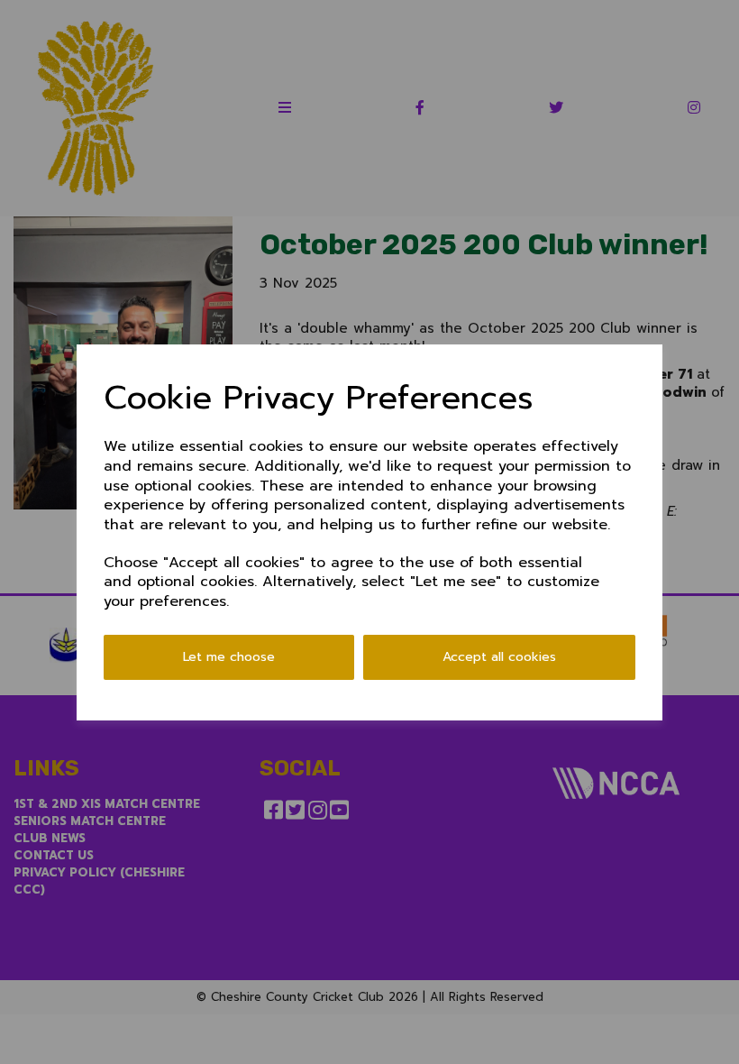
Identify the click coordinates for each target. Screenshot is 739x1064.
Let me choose (229, 656)
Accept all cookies (499, 656)
